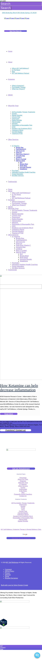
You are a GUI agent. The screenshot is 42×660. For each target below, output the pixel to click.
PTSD (23, 508)
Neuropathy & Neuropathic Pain (23, 518)
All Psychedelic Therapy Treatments (22, 503)
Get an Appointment (21, 469)
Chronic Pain (23, 511)
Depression (23, 504)
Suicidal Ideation (23, 513)
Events (23, 487)
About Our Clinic (23, 479)
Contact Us (23, 496)
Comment (8, 569)
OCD (23, 509)
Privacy (7, 573)
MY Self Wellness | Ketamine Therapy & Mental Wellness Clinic (21, 529)
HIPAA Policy (9, 571)
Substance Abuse (23, 514)
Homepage (22, 477)
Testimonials (23, 489)
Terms (7, 576)
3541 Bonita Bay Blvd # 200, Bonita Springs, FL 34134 (19, 13)
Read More (8, 414)
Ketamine (23, 481)
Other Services (23, 486)
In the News (23, 491)
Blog (23, 492)
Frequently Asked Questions (23, 494)
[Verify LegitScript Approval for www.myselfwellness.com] (3, 626)
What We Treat (23, 482)
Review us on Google (21, 538)
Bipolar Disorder (23, 521)
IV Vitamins (23, 484)
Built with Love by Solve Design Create (14, 585)
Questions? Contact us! (15, 430)
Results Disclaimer (11, 578)
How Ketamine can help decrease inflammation (19, 387)
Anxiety (23, 506)
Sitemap (8, 575)
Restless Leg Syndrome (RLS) (23, 516)
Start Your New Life (15, 31)
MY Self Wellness (12, 562)
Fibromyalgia (23, 519)
